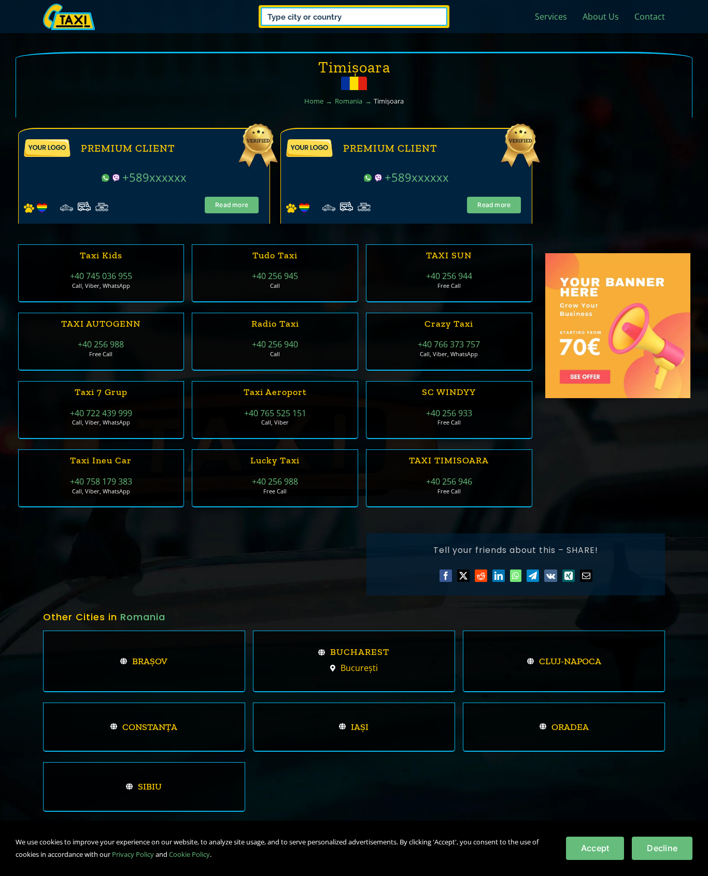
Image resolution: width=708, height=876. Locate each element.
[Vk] (551, 576)
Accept (595, 848)
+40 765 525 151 (275, 413)
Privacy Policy (133, 854)
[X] (463, 576)
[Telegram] (533, 576)
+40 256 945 (275, 276)
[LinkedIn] (498, 576)
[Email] (586, 576)
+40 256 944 (449, 276)
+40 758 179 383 (101, 481)
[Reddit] (481, 576)
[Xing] (568, 576)
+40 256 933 (449, 413)
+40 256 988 (101, 344)
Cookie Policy (189, 854)
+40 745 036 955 (101, 276)
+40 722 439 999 (101, 413)
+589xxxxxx (154, 177)
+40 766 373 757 (449, 344)
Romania (142, 616)
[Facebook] (446, 576)
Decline (662, 848)
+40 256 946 (449, 481)
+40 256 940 (275, 344)
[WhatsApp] (515, 576)
